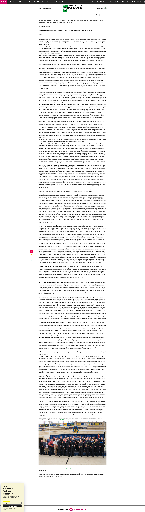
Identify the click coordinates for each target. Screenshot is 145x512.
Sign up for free (12, 506)
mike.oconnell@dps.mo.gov (66, 468)
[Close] (22, 484)
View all (142, 1)
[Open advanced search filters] (99, 15)
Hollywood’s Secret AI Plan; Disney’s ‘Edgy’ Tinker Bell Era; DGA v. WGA (109, 1)
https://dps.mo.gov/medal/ (66, 419)
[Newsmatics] (31, 260)
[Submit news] (31, 251)
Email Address (7, 501)
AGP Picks (3, 1)
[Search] (96, 15)
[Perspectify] (31, 254)
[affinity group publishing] (31, 257)
